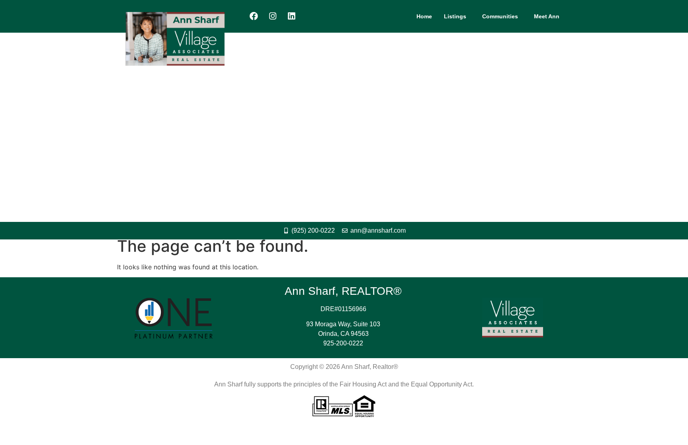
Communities (500, 16)
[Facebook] (254, 16)
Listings (455, 16)
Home (424, 16)
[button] (457, 16)
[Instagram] (272, 16)
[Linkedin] (291, 16)
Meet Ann (546, 16)
